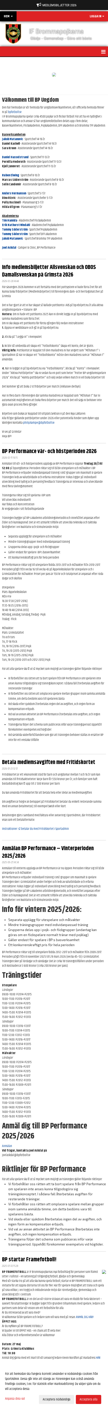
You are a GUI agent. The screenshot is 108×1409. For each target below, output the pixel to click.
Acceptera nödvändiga (56, 1399)
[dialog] (54, 1386)
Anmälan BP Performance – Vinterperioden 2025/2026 (48, 852)
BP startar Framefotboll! (29, 1259)
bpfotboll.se (15, 112)
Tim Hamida (9, 220)
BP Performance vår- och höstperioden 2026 (49, 451)
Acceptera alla (88, 1399)
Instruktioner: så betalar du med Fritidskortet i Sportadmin (35, 828)
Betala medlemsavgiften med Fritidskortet (48, 762)
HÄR (98, 1357)
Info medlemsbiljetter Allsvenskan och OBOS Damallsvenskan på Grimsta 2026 (49, 271)
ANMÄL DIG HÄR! (85, 1317)
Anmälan (7, 1146)
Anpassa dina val (15, 1398)
